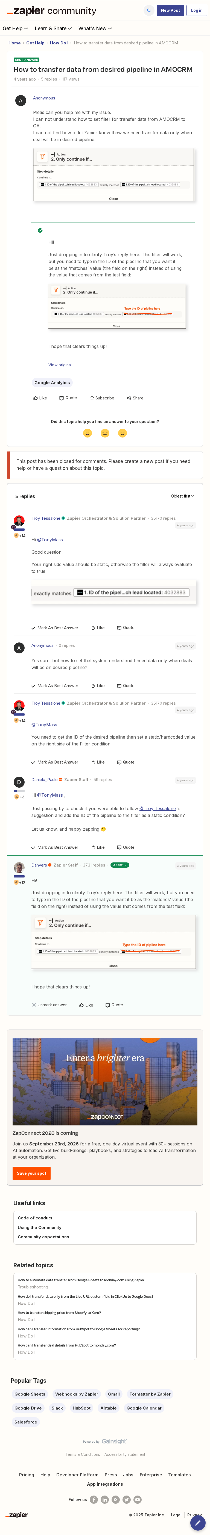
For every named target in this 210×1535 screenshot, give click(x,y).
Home (14, 42)
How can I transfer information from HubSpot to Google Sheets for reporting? (79, 1329)
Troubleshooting (33, 1287)
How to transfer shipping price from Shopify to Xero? (59, 1312)
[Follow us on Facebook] (94, 1500)
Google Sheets (29, 1394)
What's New (92, 28)
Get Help (13, 28)
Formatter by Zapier (150, 1394)
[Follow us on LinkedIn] (105, 1500)
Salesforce (25, 1422)
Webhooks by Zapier (76, 1394)
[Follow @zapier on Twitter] (126, 1500)
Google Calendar (144, 1408)
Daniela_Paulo (44, 779)
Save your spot (31, 1173)
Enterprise (151, 1474)
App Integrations (105, 1484)
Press (111, 1474)
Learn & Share (50, 28)
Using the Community (40, 1227)
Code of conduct (35, 1217)
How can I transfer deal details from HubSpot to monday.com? (67, 1345)
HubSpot (82, 1408)
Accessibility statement (124, 1454)
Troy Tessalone (45, 518)
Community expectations (43, 1236)
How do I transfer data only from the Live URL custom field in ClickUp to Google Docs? (85, 1296)
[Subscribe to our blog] (116, 1500)
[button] (170, 10)
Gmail (114, 1394)
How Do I (59, 42)
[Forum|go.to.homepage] (53, 10)
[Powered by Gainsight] (105, 1443)
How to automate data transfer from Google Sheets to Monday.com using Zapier (81, 1279)
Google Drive (28, 1408)
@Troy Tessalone (157, 808)
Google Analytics (52, 382)
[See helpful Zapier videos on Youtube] (137, 1500)
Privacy (194, 1515)
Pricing (26, 1474)
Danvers (39, 865)
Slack (57, 1408)
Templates (179, 1474)
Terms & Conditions (82, 1454)
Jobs (128, 1474)
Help (45, 1474)
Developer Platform (77, 1474)
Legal (176, 1515)
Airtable (108, 1408)
